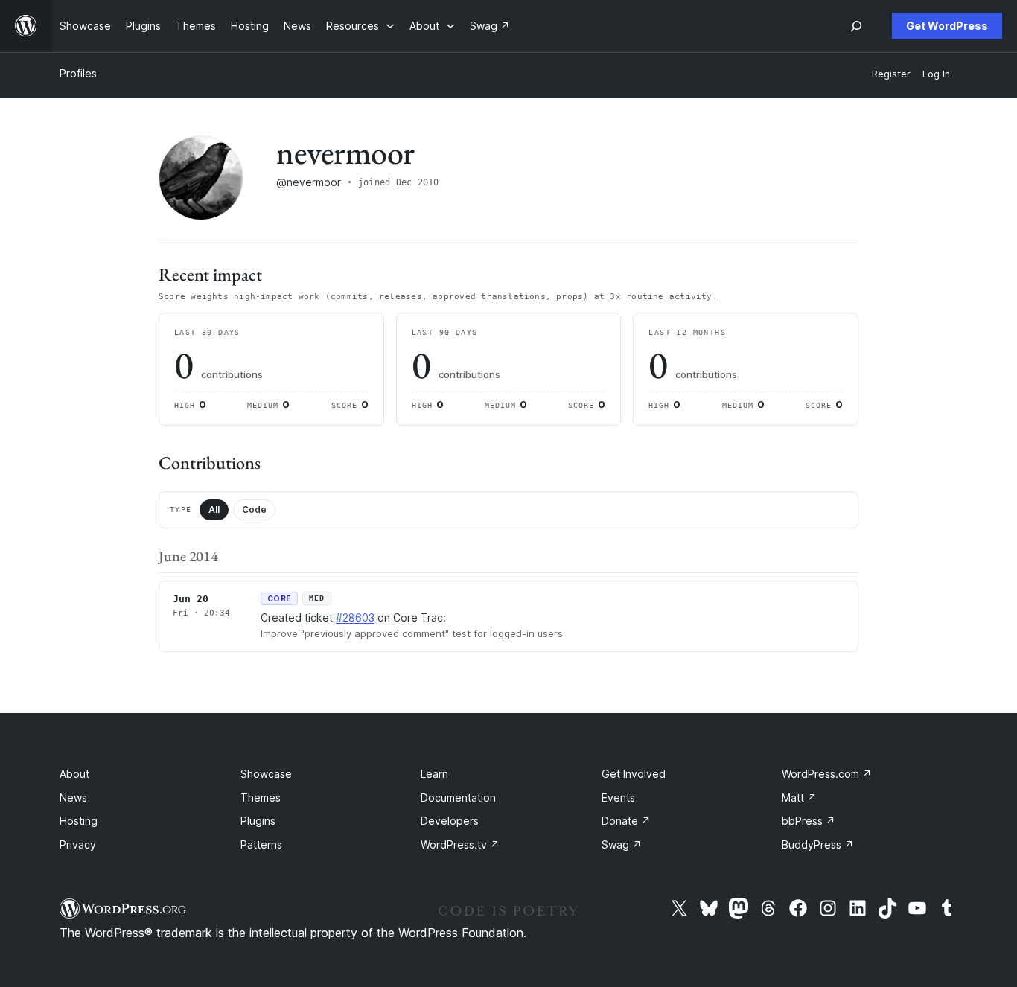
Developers (450, 820)
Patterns (261, 844)
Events (618, 797)
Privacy (78, 844)
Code (254, 509)
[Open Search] (856, 26)
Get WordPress (947, 25)
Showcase (266, 773)
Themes (260, 797)
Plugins (257, 820)
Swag (622, 844)
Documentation (458, 797)
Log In (936, 74)
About (74, 773)
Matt (799, 797)
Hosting (79, 820)
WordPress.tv (460, 844)
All (214, 509)
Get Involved (634, 773)
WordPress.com (827, 773)
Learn (434, 773)
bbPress (808, 820)
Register (891, 74)
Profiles (78, 73)
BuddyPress (818, 844)
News (73, 797)
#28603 (355, 617)
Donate (626, 820)
